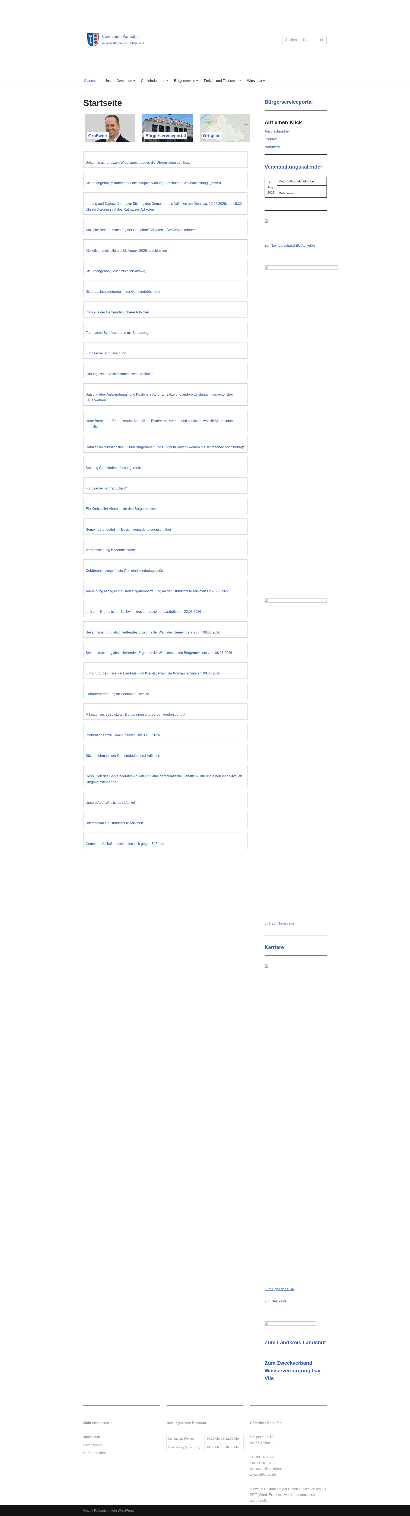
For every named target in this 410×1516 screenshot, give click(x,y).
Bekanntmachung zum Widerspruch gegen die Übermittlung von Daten (139, 162)
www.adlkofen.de (263, 1474)
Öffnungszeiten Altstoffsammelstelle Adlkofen (120, 374)
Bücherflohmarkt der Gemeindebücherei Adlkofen (123, 755)
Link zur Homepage (279, 923)
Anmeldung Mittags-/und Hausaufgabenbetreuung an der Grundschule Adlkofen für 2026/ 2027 (157, 591)
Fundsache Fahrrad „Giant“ (106, 488)
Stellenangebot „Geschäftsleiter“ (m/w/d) (116, 271)
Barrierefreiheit (94, 1453)
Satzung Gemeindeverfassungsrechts (114, 468)
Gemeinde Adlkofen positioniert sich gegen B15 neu (125, 844)
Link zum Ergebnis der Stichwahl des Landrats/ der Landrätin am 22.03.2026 (143, 611)
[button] (134, 81)
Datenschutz (92, 1445)
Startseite (91, 81)
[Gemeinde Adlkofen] (120, 40)
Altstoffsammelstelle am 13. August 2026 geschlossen (126, 250)
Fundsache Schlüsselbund (106, 353)
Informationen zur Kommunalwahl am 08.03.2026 (123, 735)
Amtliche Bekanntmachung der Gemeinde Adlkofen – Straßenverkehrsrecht (142, 230)
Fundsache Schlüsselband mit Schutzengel (118, 333)
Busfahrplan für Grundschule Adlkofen (114, 823)
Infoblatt (271, 139)
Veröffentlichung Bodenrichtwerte (111, 550)
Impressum (91, 1437)
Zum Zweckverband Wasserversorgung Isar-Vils (294, 1370)
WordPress (126, 1510)
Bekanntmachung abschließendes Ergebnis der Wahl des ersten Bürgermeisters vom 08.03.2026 (159, 653)
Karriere (274, 947)
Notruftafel (272, 147)
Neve (87, 1510)
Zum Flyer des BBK (279, 1289)
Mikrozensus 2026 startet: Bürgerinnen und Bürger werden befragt (135, 714)
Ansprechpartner (277, 131)
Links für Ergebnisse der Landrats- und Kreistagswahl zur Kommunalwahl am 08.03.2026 (153, 673)
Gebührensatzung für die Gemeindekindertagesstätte (125, 570)
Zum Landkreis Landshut (295, 1342)
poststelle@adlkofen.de (268, 1469)
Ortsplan (212, 135)
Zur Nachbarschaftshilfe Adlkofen (290, 245)
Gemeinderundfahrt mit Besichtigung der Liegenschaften (128, 529)
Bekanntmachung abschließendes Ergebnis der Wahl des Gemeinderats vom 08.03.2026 (153, 632)
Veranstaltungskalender (293, 167)
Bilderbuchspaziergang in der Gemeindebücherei (123, 291)
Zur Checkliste (276, 1301)
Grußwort (98, 135)
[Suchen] (322, 40)
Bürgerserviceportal (165, 135)
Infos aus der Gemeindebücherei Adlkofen (117, 312)
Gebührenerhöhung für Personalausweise (117, 694)
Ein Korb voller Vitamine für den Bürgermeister (121, 509)
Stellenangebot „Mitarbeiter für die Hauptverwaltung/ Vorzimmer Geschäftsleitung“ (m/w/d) (153, 183)
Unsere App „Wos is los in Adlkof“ (111, 802)
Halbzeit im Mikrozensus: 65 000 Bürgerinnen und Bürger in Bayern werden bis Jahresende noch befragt (165, 447)
